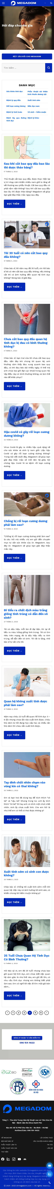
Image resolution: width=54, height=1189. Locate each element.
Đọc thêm (14, 204)
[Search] (51, 3)
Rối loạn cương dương (15, 106)
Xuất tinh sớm (34, 100)
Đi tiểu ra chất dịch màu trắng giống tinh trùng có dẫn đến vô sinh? (26, 614)
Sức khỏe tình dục (14, 91)
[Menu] (3, 3)
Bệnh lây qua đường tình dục (16, 119)
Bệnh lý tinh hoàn (14, 112)
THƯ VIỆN (4, 1152)
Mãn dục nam (33, 106)
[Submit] (48, 67)
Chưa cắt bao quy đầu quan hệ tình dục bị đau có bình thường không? (25, 342)
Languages (45, 3)
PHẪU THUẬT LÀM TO (9, 1145)
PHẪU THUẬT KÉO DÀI (9, 1148)
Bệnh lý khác (33, 118)
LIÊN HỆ (50, 1148)
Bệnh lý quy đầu (13, 100)
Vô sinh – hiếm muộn (37, 112)
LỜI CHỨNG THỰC (46, 1138)
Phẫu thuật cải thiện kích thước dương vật (38, 92)
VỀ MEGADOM (6, 1138)
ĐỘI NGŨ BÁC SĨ (7, 1141)
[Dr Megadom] (23, 3)
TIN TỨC (50, 1145)
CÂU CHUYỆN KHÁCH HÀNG (43, 1141)
